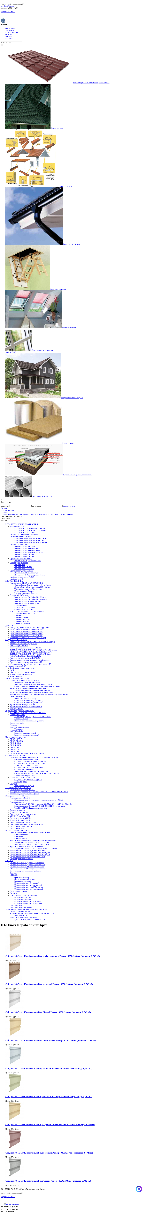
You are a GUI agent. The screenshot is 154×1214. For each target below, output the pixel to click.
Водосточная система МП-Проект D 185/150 (31, 842)
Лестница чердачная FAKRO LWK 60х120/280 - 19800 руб (32, 642)
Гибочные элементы (17, 696)
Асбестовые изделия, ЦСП (15, 666)
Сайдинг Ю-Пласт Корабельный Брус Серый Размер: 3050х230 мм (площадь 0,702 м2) (48, 1181)
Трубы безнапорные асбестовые (22, 668)
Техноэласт (18, 729)
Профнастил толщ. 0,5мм (24, 555)
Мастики (13, 725)
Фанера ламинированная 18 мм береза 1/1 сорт (28, 638)
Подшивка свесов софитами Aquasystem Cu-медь (33, 684)
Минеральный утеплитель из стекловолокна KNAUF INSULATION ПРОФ (39, 792)
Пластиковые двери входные (21, 826)
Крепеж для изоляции (18, 891)
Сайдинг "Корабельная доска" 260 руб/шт (30, 761)
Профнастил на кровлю (19, 544)
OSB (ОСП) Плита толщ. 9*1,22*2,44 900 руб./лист (29, 628)
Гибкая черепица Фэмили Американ (28, 601)
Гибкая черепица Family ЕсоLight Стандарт (31, 599)
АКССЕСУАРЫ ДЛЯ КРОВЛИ (17, 678)
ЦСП (12, 670)
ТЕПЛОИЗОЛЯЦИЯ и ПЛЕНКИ (18, 788)
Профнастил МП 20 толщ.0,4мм (26, 548)
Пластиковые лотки (17, 715)
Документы (9, 30)
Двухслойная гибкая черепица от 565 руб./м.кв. (32, 587)
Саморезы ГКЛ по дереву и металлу (24, 895)
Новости (8, 36)
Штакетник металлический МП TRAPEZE (30, 542)
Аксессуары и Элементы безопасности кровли (28, 688)
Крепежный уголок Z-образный (26, 883)
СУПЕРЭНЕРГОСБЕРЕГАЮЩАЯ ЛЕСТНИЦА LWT (31, 652)
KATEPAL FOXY (21, 615)
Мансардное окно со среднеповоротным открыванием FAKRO (38, 800)
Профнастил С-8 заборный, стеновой (24, 534)
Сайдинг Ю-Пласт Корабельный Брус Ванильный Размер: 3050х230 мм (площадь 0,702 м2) (50, 1040)
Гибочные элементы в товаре (25, 698)
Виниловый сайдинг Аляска (25, 776)
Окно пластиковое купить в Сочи (23, 822)
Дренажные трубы (17, 723)
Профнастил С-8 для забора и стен (27, 561)
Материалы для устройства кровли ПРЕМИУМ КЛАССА (32, 913)
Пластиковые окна (17, 828)
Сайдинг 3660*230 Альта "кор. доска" (29, 767)
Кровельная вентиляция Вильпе (22, 705)
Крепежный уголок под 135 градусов (28, 887)
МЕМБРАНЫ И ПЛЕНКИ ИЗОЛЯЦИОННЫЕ (28, 713)
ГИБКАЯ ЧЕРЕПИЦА (14, 581)
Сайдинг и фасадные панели (16, 755)
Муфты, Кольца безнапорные (21, 674)
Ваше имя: (5, 506)
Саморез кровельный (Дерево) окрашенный (27, 863)
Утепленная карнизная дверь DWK (23, 644)
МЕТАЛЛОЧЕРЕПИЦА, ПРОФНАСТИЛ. (21, 524)
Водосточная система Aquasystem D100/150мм (28, 851)
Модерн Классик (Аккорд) (24, 607)
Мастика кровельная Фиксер (25, 593)
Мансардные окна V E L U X (16, 796)
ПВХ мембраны (20, 915)
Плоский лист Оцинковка (24, 569)
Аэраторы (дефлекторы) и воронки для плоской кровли (31, 692)
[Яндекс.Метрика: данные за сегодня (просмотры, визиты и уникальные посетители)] (11, 1204)
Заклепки (13, 873)
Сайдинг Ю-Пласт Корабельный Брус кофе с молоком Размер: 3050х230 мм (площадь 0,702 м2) (52, 956)
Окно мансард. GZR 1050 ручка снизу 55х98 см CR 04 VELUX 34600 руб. (43, 804)
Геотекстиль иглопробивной (25, 733)
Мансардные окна (17, 802)
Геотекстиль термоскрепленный (26, 735)
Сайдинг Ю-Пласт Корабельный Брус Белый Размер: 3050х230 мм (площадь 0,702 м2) (48, 1012)
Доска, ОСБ (10, 625)
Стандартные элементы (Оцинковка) (28, 701)
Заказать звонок (69, 506)
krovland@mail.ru (7, 6)
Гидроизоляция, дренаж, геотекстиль (19, 711)
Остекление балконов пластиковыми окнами (27, 824)
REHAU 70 (14, 749)
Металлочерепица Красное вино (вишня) (30, 530)
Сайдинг (13, 784)
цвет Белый (18, 836)
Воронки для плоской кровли (21, 859)
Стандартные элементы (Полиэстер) (28, 703)
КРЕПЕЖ (9, 861)
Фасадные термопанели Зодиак (26, 759)
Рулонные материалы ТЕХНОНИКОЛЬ (29, 919)
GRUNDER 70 (15, 745)
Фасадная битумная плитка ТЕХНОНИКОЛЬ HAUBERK (36, 773)
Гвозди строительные (22, 881)
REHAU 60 (14, 747)
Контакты (9, 38)
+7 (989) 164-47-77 (8, 1197)
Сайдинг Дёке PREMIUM (24, 769)
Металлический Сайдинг (24, 786)
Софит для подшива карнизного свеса (24, 680)
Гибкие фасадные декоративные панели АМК (32, 771)
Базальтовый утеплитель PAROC (22, 790)
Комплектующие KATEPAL (25, 613)
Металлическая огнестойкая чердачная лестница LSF (30, 664)
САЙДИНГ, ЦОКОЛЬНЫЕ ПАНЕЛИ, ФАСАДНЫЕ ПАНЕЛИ (34, 757)
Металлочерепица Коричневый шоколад (30, 528)
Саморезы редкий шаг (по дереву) (27, 901)
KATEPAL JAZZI (21, 617)
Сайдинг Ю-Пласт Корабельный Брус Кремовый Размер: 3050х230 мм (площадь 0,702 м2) (50, 1124)
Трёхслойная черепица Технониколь (28, 589)
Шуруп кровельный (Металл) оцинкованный (27, 869)
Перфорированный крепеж (24, 879)
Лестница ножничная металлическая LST (26, 662)
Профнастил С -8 (16, 579)
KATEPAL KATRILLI (22, 619)
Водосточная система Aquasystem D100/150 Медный (30, 855)
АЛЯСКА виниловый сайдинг (26, 765)
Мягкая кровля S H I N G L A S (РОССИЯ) (26, 583)
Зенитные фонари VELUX (20, 820)
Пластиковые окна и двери (15, 737)
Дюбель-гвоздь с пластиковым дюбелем (25, 871)
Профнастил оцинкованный (21, 559)
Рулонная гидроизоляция (19, 727)
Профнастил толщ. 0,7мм (24, 557)
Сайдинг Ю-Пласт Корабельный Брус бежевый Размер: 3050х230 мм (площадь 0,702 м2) (49, 984)
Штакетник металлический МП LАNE (29, 540)
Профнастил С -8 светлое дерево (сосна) (29, 575)
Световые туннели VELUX (20, 818)
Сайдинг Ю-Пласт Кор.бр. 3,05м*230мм (29, 763)
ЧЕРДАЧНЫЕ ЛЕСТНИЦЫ (16, 640)
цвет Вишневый (20, 838)
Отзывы (8, 34)
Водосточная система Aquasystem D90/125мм (27, 857)
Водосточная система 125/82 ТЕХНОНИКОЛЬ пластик (35, 849)
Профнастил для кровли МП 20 (22, 577)
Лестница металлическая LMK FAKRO (25, 658)
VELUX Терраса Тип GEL (20, 816)
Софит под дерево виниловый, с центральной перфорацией (37, 686)
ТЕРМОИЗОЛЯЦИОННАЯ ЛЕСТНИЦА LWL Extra (30, 654)
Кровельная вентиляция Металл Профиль (26, 707)
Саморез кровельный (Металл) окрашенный (27, 867)
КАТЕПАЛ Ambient (22, 623)
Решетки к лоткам (21, 719)
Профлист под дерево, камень (21, 571)
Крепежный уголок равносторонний (28, 889)
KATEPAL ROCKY (21, 621)
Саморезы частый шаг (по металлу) (28, 903)
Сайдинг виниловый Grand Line (22, 778)
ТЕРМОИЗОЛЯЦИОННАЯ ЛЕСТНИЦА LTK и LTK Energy (33, 650)
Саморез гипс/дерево (22, 897)
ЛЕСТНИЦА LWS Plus (19, 646)
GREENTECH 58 (16, 741)
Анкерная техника (21, 877)
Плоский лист (19, 565)
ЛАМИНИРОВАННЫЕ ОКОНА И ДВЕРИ (27, 753)
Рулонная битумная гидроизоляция (23, 917)
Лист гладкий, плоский (19, 563)
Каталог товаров (11, 32)
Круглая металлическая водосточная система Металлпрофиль (33, 840)
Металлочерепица (17, 526)
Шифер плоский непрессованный (23, 672)
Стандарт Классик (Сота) (24, 609)
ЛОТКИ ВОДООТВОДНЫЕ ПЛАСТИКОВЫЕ (32, 717)
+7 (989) (8, 12)
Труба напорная (16, 676)
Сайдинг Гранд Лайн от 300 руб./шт (28, 780)
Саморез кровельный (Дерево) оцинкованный (27, 865)
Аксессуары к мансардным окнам (23, 814)
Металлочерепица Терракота (25, 532)
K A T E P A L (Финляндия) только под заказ (27, 611)
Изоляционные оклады (19, 812)
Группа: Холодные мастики (20, 911)
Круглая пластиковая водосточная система (26, 846)
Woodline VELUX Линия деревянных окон (30, 808)
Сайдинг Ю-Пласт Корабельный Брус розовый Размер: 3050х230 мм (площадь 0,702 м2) (49, 1153)
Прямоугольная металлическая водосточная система (30, 832)
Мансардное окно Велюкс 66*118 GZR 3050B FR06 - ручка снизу (39, 806)
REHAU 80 (14, 751)
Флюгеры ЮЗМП (16, 709)
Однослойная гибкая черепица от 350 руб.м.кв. (32, 585)
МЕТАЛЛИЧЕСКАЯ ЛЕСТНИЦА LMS (25, 656)
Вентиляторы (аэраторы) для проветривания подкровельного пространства (39, 694)
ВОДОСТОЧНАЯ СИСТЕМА (17, 830)
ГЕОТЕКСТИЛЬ (16, 731)
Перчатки (13, 893)
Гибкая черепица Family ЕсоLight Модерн (30, 597)
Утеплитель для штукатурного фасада (24, 794)
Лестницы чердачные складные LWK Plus (26, 648)
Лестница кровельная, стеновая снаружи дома (32, 690)
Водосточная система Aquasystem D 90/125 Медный (30, 853)
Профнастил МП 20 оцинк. (24, 546)
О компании (10, 28)
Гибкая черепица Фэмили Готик (26, 603)
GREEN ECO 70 (16, 739)
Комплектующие (20, 605)
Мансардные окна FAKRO (20, 798)
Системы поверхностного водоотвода (29, 721)
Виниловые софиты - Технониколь (27, 682)
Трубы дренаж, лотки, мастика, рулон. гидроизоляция (26, 909)
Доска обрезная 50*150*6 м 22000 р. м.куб (26, 636)
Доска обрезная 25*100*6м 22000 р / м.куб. (26, 630)
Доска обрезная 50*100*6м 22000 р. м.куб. (26, 634)
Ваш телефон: (36, 506)
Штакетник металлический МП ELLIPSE (30, 538)
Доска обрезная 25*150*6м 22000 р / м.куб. (26, 632)
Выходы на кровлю (17, 810)
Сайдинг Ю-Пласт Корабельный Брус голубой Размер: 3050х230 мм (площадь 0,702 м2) (48, 1068)
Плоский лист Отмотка (23, 567)
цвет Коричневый (21, 834)
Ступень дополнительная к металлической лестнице (30, 660)
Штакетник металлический (20, 536)
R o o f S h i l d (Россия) (19, 595)
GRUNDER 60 (15, 743)
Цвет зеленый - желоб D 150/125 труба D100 (31, 844)
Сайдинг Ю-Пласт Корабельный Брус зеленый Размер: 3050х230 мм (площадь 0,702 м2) (48, 1096)
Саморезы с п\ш (16, 905)
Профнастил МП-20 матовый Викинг (28, 552)
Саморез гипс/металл (22, 899)
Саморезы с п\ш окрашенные (21, 907)
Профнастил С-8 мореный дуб (26, 573)
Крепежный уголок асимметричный (28, 885)
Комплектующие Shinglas (24, 591)
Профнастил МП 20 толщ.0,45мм (27, 550)
